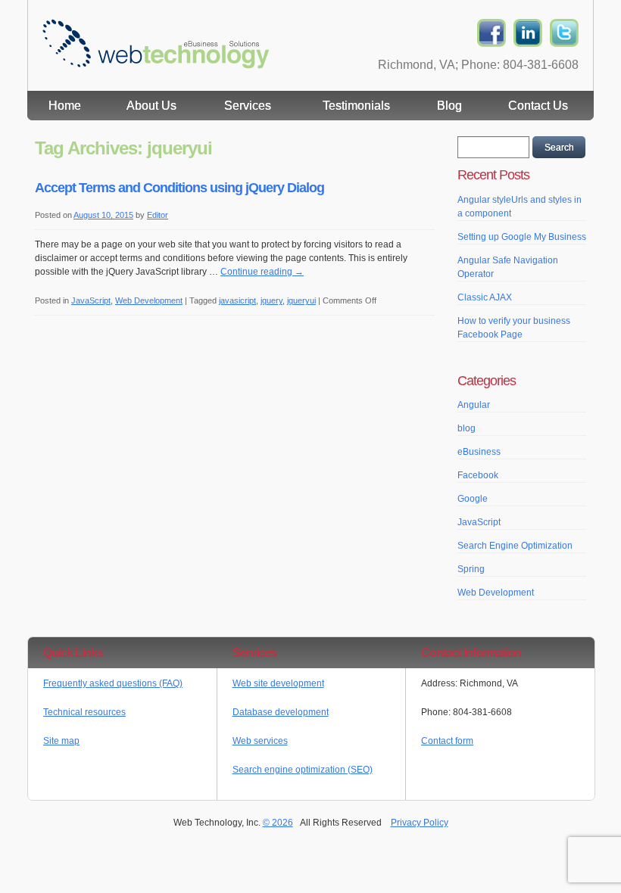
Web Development (149, 300)
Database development (280, 712)
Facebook (477, 475)
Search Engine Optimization (515, 545)
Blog (449, 105)
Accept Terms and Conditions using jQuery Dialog (179, 187)
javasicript (237, 300)
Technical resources (84, 712)
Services (247, 105)
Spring (471, 569)
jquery (271, 300)
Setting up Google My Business (521, 237)
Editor (157, 214)
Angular (473, 405)
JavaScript (91, 300)
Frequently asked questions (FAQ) (113, 683)
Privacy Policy (419, 822)
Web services (260, 741)
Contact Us (538, 105)
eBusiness (479, 451)
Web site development (278, 683)
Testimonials (356, 105)
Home (64, 105)
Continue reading (262, 271)
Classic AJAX (484, 297)
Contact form (447, 741)
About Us (151, 105)
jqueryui (301, 300)
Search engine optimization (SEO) (302, 769)
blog (466, 428)
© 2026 (278, 822)
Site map (61, 741)
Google (472, 498)
